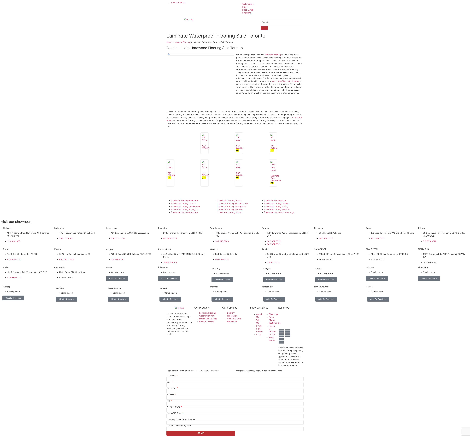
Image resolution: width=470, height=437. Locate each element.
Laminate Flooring (182, 42)
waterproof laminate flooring (285, 81)
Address (170, 394)
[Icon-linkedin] (288, 340)
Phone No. (171, 388)
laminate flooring (273, 54)
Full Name (171, 376)
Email (169, 382)
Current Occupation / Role (178, 426)
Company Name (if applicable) (180, 419)
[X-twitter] (295, 333)
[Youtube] (281, 340)
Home (169, 42)
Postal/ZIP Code (174, 413)
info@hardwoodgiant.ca (303, 323)
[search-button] (264, 28)
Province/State (173, 407)
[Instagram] (288, 333)
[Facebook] (281, 333)
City (168, 401)
